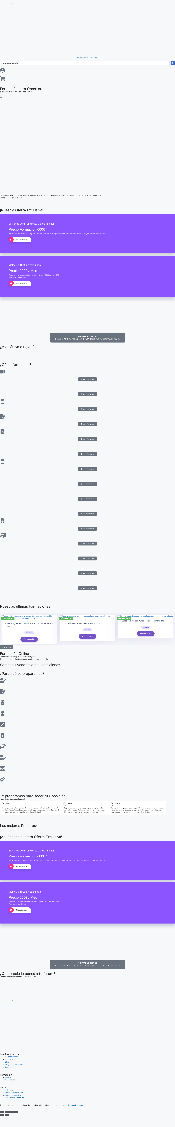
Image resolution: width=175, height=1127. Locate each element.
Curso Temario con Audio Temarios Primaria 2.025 (144, 621)
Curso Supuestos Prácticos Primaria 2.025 (81, 623)
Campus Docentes (75, 1105)
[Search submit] (173, 63)
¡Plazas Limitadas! (22, 239)
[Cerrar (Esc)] (16, 1112)
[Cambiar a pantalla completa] (7, 1112)
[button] (2, 807)
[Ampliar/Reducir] (2, 1112)
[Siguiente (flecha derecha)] (7, 1115)
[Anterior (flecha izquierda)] (2, 1115)
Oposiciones (86, 58)
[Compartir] (11, 1112)
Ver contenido (29, 639)
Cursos (79, 58)
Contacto (95, 58)
